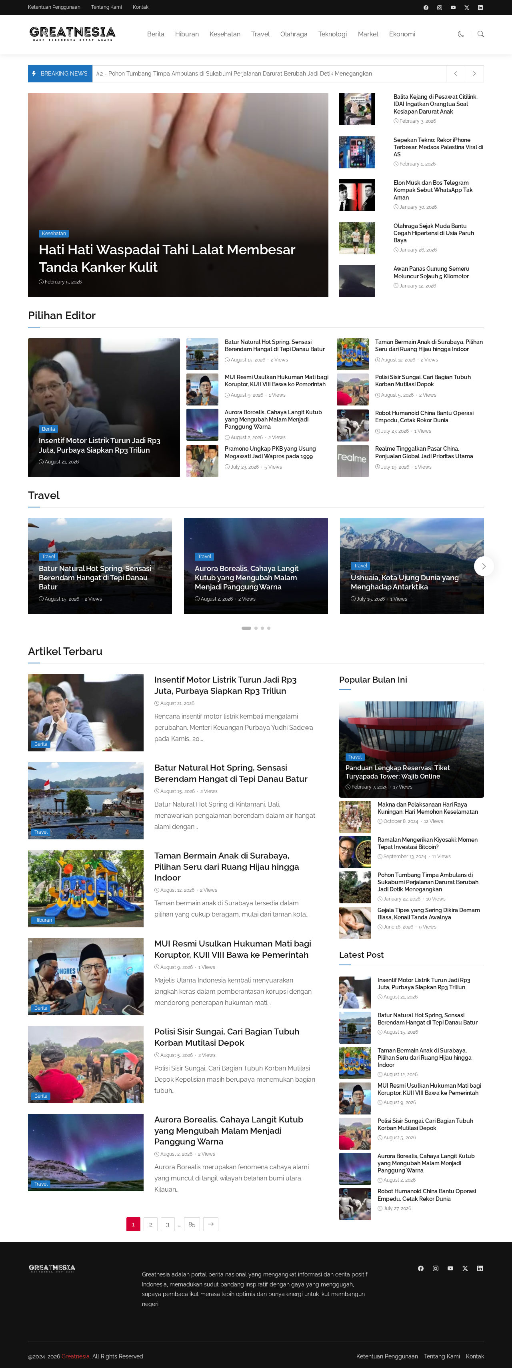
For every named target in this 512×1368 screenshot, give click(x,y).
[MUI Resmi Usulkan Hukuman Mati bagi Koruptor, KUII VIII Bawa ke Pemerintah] (202, 399)
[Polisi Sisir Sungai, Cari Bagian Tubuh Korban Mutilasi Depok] (353, 399)
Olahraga (294, 34)
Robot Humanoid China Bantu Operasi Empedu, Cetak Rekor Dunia (427, 1195)
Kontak (140, 7)
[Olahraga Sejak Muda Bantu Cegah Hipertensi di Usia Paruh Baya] (357, 252)
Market (368, 34)
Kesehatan (225, 34)
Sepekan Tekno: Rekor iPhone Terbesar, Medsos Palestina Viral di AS (438, 147)
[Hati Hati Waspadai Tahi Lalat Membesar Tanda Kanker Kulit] (181, 195)
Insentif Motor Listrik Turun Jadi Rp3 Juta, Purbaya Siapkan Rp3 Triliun (424, 984)
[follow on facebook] (426, 7)
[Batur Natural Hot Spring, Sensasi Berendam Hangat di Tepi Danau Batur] (202, 364)
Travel (260, 34)
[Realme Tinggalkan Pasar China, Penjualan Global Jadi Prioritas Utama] (353, 471)
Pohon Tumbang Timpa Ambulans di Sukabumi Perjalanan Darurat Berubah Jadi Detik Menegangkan (428, 882)
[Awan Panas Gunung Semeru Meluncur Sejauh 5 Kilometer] (357, 295)
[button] (461, 34)
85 (192, 1224)
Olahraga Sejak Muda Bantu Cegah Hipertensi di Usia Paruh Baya (434, 233)
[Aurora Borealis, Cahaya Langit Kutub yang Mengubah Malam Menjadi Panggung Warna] (202, 435)
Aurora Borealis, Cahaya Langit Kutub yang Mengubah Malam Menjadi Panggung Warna (273, 419)
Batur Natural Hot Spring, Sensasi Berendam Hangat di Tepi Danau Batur (95, 577)
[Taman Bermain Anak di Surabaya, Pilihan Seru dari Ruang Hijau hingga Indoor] (353, 364)
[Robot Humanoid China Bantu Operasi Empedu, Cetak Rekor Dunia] (353, 435)
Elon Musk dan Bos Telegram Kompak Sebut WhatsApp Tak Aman (433, 190)
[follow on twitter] (466, 7)
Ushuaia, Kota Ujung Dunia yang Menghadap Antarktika (405, 582)
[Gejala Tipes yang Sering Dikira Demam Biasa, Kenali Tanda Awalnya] (355, 933)
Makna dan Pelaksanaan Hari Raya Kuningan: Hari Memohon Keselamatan (428, 808)
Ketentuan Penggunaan (54, 7)
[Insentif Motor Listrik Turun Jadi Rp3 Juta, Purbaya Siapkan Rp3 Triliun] (104, 407)
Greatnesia (76, 1356)
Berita (155, 34)
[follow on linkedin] (480, 7)
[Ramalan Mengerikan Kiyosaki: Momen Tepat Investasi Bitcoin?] (355, 862)
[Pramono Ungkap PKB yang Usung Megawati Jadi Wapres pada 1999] (202, 471)
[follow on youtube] (453, 7)
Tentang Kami (106, 7)
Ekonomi (402, 34)
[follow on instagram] (439, 7)
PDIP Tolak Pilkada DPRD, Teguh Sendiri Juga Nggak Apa (177, 73)
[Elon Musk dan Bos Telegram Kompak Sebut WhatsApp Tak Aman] (357, 209)
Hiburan (187, 34)
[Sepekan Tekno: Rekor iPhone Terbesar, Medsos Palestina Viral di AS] (357, 166)
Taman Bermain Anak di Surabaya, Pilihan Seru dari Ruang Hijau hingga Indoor (226, 867)
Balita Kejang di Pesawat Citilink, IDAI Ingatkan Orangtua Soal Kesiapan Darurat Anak (436, 104)
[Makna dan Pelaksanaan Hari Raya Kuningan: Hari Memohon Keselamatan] (355, 827)
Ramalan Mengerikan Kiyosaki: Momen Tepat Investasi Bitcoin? (428, 843)
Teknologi (332, 34)
